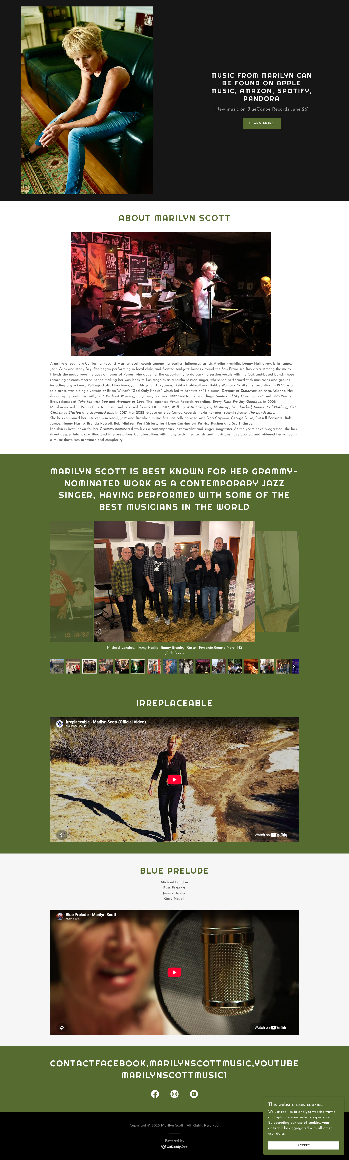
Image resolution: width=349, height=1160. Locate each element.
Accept (304, 1145)
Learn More (261, 123)
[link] (155, 1094)
